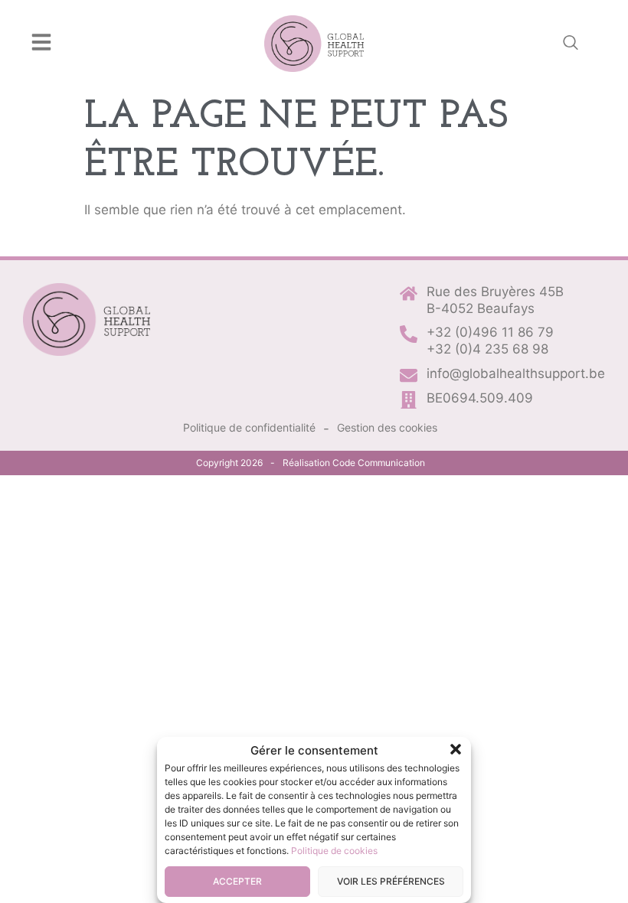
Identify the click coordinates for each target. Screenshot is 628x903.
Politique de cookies (334, 850)
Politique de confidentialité (249, 427)
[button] (455, 749)
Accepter (237, 881)
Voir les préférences (391, 881)
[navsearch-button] (570, 43)
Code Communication (378, 462)
